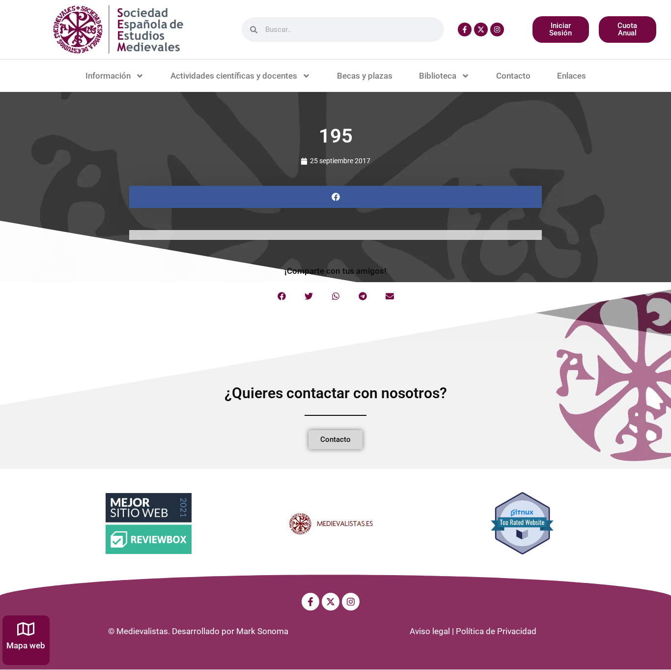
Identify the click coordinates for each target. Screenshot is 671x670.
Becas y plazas (364, 76)
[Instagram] (497, 29)
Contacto (513, 76)
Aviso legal (430, 631)
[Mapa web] (25, 629)
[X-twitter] (481, 29)
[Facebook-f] (465, 29)
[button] (335, 197)
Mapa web (25, 645)
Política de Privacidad (496, 631)
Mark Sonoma (262, 631)
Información (108, 76)
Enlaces (571, 76)
